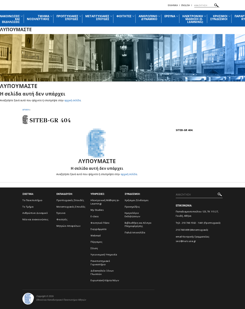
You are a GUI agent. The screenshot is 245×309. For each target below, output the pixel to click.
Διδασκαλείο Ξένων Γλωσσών (102, 272)
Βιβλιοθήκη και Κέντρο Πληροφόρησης (138, 224)
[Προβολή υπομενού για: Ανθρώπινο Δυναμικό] (159, 16)
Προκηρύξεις (132, 206)
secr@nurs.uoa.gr (186, 241)
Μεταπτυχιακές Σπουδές (70, 206)
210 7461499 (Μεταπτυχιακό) (192, 229)
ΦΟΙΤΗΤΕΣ (123, 16)
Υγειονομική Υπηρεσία (104, 254)
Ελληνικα (173, 5)
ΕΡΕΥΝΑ (169, 16)
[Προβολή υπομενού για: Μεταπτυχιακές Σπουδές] (111, 16)
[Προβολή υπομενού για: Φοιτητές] (133, 16)
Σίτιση (94, 248)
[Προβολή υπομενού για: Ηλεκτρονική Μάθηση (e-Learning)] (205, 16)
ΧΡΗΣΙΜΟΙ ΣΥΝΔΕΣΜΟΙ (218, 17)
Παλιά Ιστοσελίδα (135, 232)
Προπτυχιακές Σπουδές (70, 200)
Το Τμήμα (27, 206)
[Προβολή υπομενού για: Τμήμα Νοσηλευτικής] (51, 16)
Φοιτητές (61, 219)
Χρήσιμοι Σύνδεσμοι (137, 200)
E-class (95, 216)
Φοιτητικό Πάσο (100, 222)
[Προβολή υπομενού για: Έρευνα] (177, 16)
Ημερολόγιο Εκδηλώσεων (132, 214)
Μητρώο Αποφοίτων (68, 225)
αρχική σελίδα (72, 100)
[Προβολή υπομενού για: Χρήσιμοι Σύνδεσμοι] (229, 16)
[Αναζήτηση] (216, 5)
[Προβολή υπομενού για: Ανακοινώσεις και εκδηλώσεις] (22, 16)
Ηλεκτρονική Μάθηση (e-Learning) (105, 202)
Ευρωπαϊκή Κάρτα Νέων (105, 280)
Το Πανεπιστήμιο (32, 200)
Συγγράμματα (99, 229)
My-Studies (97, 209)
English (185, 5)
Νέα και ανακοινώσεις (35, 219)
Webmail (96, 235)
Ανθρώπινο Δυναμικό (35, 213)
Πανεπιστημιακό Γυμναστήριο (100, 262)
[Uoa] (28, 299)
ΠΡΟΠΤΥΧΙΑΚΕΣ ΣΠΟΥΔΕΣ (67, 17)
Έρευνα (60, 213)
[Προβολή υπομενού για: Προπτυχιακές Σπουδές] (80, 16)
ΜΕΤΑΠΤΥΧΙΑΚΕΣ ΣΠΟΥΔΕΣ (97, 17)
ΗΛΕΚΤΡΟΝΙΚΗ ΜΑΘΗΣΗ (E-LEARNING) (192, 19)
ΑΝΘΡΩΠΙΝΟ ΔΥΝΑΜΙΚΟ (148, 17)
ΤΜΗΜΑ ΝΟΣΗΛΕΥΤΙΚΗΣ (38, 17)
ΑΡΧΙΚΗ (25, 109)
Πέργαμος (96, 241)
